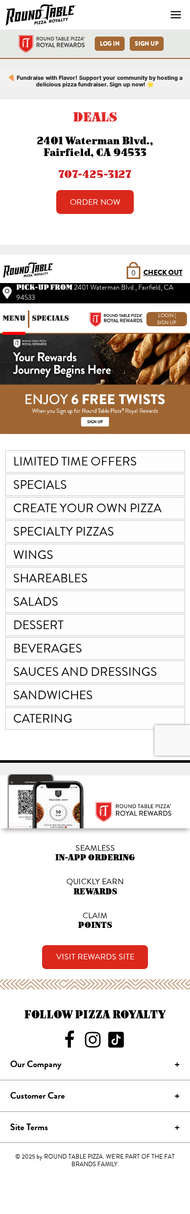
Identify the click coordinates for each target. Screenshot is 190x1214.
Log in (110, 43)
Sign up (147, 43)
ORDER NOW (95, 202)
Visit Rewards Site (95, 956)
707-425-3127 (95, 174)
